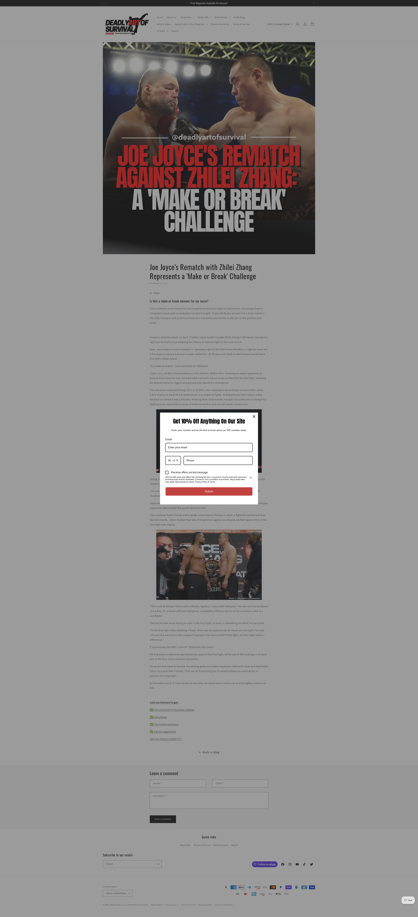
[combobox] (173, 460)
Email (168, 439)
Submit (209, 491)
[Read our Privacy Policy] (251, 477)
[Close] (254, 416)
